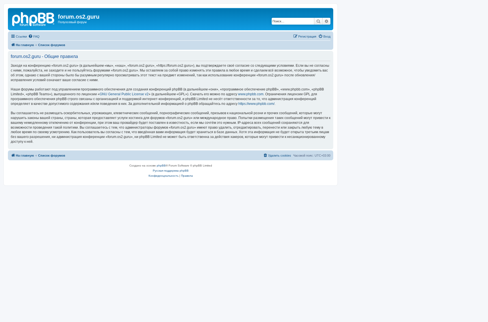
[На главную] (33, 18)
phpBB (161, 165)
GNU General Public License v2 (124, 94)
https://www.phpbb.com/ (256, 104)
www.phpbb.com (250, 94)
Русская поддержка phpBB (171, 170)
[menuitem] (34, 36)
